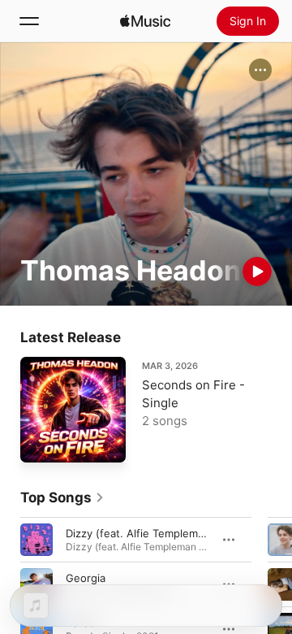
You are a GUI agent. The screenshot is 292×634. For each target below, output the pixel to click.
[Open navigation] (29, 21)
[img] (145, 21)
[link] (62, 497)
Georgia (85, 577)
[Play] (257, 271)
